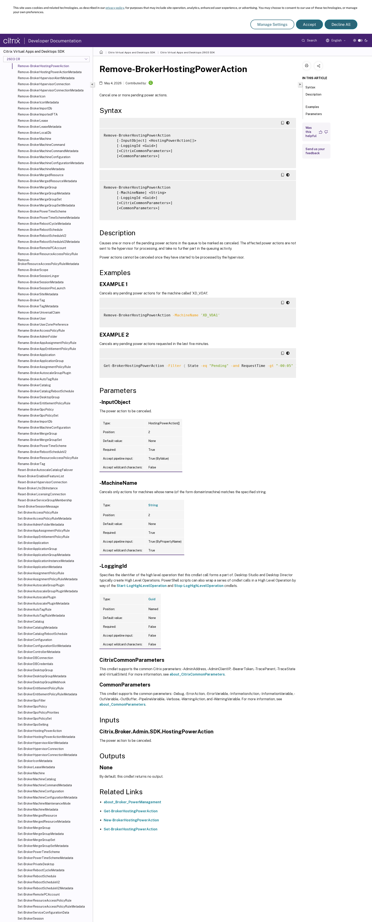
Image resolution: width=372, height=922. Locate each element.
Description (313, 94)
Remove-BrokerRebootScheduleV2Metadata (49, 241)
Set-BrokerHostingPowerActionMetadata (46, 737)
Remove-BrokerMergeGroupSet (40, 199)
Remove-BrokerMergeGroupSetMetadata (46, 205)
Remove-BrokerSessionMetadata (41, 282)
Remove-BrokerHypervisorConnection (44, 84)
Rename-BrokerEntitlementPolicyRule (44, 403)
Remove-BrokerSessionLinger (38, 276)
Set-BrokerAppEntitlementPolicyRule (43, 537)
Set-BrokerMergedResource (37, 815)
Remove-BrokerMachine (34, 138)
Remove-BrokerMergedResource (41, 175)
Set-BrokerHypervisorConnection (41, 749)
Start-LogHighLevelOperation (142, 586)
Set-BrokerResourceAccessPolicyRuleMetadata (51, 906)
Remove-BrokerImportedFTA (38, 114)
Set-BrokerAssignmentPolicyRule (41, 573)
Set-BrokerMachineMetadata (38, 809)
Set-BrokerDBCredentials (35, 664)
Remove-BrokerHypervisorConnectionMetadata (51, 90)
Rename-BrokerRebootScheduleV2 (42, 452)
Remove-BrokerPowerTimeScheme (42, 211)
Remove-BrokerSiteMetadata (38, 294)
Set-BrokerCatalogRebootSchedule (42, 634)
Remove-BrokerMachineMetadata (41, 169)
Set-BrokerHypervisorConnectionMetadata (47, 755)
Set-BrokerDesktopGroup (35, 670)
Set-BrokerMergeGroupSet (36, 840)
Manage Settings (272, 24)
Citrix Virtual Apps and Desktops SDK (131, 52)
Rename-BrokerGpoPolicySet (38, 415)
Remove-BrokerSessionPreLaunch (41, 288)
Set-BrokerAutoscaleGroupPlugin (41, 585)
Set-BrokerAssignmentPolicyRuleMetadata (48, 579)
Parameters (313, 114)
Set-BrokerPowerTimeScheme (39, 852)
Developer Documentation (54, 40)
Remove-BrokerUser (32, 318)
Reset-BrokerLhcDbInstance (38, 488)
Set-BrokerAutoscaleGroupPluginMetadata (48, 591)
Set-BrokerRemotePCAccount (39, 894)
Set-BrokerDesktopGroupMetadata (42, 676)
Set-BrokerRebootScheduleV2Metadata (45, 888)
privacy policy (114, 7)
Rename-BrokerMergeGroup (37, 433)
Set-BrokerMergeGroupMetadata (41, 834)
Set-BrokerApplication (33, 543)
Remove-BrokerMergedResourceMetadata (47, 181)
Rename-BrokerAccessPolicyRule (41, 330)
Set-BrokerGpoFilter (32, 700)
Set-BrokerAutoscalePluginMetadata (43, 603)
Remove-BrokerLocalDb (34, 132)
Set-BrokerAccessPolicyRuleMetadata (44, 518)
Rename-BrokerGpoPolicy (36, 409)
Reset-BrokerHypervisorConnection (42, 482)
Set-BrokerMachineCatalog (37, 779)
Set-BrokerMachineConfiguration (41, 791)
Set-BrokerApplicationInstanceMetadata (46, 561)
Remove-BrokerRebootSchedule (40, 229)
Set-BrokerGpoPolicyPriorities (38, 712)
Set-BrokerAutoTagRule (34, 609)
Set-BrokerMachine (31, 773)
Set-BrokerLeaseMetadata (36, 767)
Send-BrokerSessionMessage (38, 506)
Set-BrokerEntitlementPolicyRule (41, 688)
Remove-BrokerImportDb (35, 108)
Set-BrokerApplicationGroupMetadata (44, 555)
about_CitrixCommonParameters (197, 674)
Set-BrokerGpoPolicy (32, 706)
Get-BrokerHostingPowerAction (131, 811)
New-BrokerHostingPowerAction (131, 820)
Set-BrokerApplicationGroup (37, 549)
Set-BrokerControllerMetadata (39, 652)
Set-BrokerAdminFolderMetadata (41, 524)
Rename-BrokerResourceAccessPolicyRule (48, 458)
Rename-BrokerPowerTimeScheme (42, 446)
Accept (309, 24)
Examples (312, 107)
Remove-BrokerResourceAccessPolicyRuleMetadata (48, 262)
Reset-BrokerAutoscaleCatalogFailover (45, 470)
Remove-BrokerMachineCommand (41, 144)
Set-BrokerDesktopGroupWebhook (42, 682)
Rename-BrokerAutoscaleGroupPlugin (44, 373)
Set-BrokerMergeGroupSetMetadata (43, 846)
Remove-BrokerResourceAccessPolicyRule (48, 254)
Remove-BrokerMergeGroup (37, 187)
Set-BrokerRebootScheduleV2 (39, 882)
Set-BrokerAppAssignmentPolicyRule (44, 530)
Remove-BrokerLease (33, 120)
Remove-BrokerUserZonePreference (43, 324)
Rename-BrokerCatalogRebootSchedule (46, 391)
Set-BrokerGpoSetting (33, 724)
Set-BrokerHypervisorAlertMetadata (43, 743)
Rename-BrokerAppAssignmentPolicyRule (47, 343)
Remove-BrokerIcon (31, 96)
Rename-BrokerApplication (36, 355)
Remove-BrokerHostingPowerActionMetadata (50, 72)
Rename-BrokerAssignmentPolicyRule (44, 367)
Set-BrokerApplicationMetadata (40, 567)
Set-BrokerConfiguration (35, 640)
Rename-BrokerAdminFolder (37, 336)
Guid (151, 599)
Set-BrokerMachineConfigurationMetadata (47, 797)
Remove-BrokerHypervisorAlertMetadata (46, 78)
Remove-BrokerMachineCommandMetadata (48, 151)
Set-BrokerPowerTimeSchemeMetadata (45, 858)
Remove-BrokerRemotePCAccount (42, 248)
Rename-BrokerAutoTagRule (38, 379)
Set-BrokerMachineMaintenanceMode (44, 803)
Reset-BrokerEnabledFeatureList (41, 476)
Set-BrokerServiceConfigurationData (43, 912)
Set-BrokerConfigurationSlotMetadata (44, 646)
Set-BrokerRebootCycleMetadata (41, 870)
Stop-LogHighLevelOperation (198, 586)
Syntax (310, 87)
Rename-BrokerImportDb (35, 421)
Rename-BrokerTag (31, 464)
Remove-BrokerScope (33, 270)
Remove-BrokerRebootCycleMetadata (44, 223)
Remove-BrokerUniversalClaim (39, 312)
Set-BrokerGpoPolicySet (35, 718)
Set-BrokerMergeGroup (34, 828)
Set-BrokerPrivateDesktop (36, 864)
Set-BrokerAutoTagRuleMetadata (41, 615)
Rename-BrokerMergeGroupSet (40, 440)
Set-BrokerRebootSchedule (37, 876)
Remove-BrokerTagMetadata (38, 306)
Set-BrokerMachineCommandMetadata (45, 785)
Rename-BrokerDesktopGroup (39, 397)
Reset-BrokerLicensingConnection (42, 494)
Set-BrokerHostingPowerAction (40, 731)
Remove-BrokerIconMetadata (38, 102)
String (153, 505)
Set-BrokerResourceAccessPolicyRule (44, 900)
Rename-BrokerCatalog (34, 385)
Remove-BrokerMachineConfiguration (44, 157)
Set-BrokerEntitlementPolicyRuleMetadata (47, 694)
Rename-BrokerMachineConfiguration (44, 427)
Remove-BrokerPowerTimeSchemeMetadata (49, 217)
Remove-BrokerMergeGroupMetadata (44, 193)
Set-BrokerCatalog (31, 621)
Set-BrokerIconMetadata (35, 761)
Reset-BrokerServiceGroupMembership (45, 500)
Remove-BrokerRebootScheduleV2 (42, 235)
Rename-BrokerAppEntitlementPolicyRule (47, 349)
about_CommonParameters (122, 704)
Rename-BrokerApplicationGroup (41, 361)
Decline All (341, 24)
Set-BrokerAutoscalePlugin (37, 597)
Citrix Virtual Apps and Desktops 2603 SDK (187, 52)
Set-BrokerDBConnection (35, 658)
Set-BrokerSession (31, 918)
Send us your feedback (315, 151)
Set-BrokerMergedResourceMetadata (44, 821)
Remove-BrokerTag (31, 300)
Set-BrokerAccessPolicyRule (38, 512)
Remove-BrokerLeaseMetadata (39, 126)
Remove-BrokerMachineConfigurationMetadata (51, 163)
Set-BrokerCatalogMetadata (37, 627)
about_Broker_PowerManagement (132, 802)
